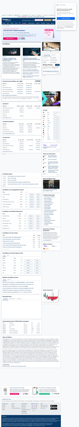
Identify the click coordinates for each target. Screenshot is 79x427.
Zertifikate (24, 23)
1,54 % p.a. (22, 115)
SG (47, 132)
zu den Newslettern (47, 240)
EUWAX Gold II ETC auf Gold (8, 241)
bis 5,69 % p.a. (29, 91)
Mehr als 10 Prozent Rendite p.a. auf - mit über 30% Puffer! (18, 282)
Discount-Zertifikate (48, 199)
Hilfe (13, 405)
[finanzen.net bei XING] (36, 408)
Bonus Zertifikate (13, 401)
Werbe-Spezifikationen (16, 408)
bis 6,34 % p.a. (20, 93)
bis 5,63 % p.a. (29, 93)
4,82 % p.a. (30, 131)
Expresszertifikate (47, 201)
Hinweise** (24, 98)
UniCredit (49, 122)
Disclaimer (23, 408)
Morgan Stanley (47, 54)
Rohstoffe (43, 23)
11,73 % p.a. (38, 143)
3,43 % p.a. (30, 129)
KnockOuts (19, 298)
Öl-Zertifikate (47, 216)
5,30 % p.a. (38, 149)
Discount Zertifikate (6, 401)
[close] (74, 5)
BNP (48, 112)
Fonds (16, 23)
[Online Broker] (7, 20)
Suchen (57, 65)
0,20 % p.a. (30, 108)
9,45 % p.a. (22, 110)
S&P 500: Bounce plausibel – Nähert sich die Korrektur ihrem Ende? (53, 171)
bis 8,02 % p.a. (20, 85)
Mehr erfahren (9, 38)
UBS (48, 134)
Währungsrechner (44, 406)
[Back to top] (58, 426)
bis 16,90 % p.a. (29, 89)
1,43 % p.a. (31, 149)
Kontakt (3, 405)
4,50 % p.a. (21, 131)
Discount (31, 194)
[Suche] (33, 20)
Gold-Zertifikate (47, 205)
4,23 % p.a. (22, 108)
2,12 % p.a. (31, 145)
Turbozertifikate (47, 221)
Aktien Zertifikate (21, 401)
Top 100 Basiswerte (45, 62)
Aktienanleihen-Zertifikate (49, 196)
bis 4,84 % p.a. (37, 91)
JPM (48, 124)
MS (48, 130)
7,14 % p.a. (30, 127)
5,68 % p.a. (30, 125)
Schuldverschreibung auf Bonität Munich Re (11, 243)
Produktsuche (45, 57)
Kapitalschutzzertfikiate (49, 211)
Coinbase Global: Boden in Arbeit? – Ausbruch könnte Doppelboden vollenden (23, 184)
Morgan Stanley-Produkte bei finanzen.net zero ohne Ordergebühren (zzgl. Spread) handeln (52, 71)
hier (57, 67)
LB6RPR (4, 328)
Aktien (3, 23)
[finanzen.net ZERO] (21, 38)
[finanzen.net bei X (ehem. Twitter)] (32, 408)
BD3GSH (4, 326)
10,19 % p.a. (38, 147)
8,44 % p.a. (21, 127)
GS (47, 116)
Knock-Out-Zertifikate (48, 213)
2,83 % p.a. (22, 141)
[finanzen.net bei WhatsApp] (33, 410)
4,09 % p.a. (38, 127)
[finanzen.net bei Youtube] (36, 406)
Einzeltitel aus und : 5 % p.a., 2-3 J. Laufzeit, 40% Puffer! (17, 292)
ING (48, 118)
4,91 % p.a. (22, 147)
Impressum (23, 405)
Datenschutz (23, 406)
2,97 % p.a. (22, 111)
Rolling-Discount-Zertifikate (49, 220)
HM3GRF (4, 330)
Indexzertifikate (47, 208)
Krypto (48, 23)
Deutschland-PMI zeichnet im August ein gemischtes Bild (19, 182)
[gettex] (44, 114)
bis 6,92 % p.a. (20, 91)
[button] (39, 20)
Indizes (11, 23)
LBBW (48, 126)
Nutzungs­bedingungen (25, 409)
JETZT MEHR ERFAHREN (44, 393)
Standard (53, 54)
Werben (13, 406)
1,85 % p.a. (22, 149)
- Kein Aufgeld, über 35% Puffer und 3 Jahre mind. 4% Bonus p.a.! (18, 284)
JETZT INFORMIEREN (14, 393)
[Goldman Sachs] (44, 116)
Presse (3, 408)
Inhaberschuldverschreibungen (50, 210)
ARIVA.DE (30, 425)
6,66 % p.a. (38, 145)
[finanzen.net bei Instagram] (32, 406)
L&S (48, 128)
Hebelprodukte (31, 23)
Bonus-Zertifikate (47, 198)
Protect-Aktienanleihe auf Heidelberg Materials (12, 237)
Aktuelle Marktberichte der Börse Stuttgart (49, 147)
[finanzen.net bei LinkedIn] (34, 408)
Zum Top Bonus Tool (7, 117)
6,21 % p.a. (21, 125)
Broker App (43, 408)
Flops (8, 255)
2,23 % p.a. (22, 145)
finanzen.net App (44, 405)
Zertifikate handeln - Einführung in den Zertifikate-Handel (14, 366)
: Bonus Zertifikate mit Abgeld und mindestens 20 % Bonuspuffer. (17, 290)
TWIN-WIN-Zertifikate (48, 223)
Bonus (38, 194)
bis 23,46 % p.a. (20, 89)
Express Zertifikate (50, 401)
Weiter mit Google (66, 18)
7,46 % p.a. (38, 141)
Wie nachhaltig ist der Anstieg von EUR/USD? (16, 176)
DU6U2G (4, 325)
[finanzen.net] (6, 19)
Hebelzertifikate (47, 207)
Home (4, 25)
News (8, 23)
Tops (4, 255)
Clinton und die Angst (12, 178)
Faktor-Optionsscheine (48, 202)
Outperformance (47, 218)
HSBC (48, 120)
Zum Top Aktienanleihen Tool (8, 133)
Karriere (3, 406)
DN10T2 (4, 332)
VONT (48, 136)
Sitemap (3, 409)
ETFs (20, 23)
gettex (48, 114)
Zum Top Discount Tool (7, 151)
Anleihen (38, 23)
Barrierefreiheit (24, 413)
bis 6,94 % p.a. (29, 85)
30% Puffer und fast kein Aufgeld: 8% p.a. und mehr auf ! (15, 286)
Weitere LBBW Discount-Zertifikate (9, 95)
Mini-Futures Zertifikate (49, 214)
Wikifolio (48, 138)
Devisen (52, 23)
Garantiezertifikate (28, 401)
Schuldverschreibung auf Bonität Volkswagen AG (12, 247)
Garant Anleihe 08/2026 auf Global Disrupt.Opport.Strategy (14, 245)
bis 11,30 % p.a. (20, 87)
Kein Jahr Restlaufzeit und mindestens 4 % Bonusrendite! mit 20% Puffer (18, 288)
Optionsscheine (12, 298)
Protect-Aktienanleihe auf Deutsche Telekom (11, 239)
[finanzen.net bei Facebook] (34, 406)
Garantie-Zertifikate (48, 204)
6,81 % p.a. (22, 143)
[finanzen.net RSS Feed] (35, 410)
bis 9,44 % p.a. (29, 87)
